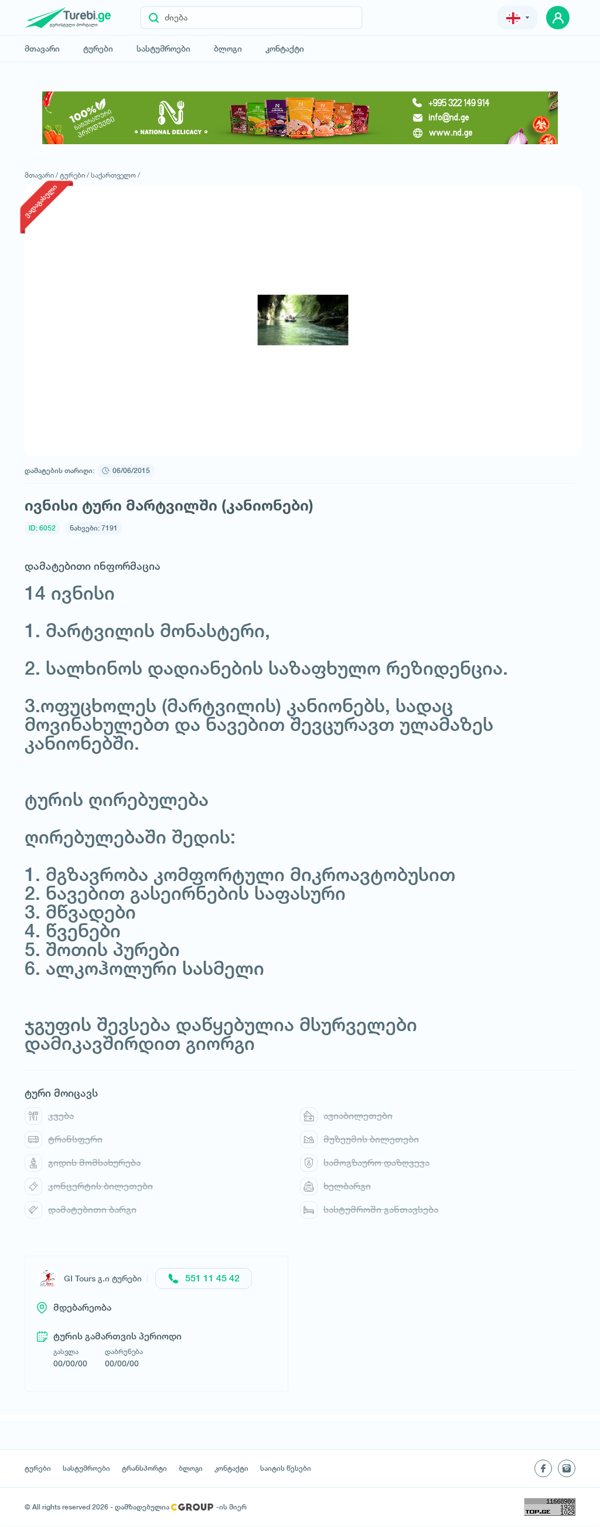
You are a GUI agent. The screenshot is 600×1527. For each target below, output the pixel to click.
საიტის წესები (285, 1468)
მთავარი (42, 48)
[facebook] (543, 1468)
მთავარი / (41, 175)
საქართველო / (115, 175)
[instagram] (566, 1468)
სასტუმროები (163, 48)
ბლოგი (228, 48)
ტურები (98, 48)
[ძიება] (154, 18)
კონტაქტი (284, 48)
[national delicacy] (300, 117)
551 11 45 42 (212, 1278)
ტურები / (74, 175)
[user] (558, 17)
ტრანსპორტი (144, 1468)
